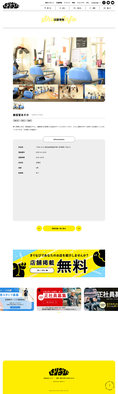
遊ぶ (63, 8)
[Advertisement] (59, 334)
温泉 (94, 8)
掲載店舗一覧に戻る (59, 228)
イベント (67, 3)
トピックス (80, 3)
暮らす (109, 8)
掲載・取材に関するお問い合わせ (65, 378)
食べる (49, 8)
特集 (73, 3)
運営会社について (48, 378)
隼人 (23, 120)
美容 (29, 120)
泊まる (79, 8)
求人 (87, 3)
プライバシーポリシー (59, 381)
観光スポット (49, 3)
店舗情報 (59, 3)
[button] (18, 106)
